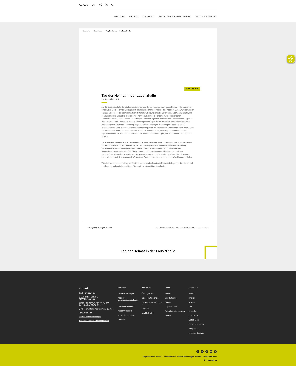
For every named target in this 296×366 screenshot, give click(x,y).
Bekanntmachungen (126, 306)
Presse (214, 357)
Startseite (119, 16)
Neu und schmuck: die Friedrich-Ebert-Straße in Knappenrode (182, 227)
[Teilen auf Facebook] (183, 101)
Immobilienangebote (126, 315)
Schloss (191, 302)
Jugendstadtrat (171, 307)
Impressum (148, 357)
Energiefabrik (193, 329)
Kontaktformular (85, 313)
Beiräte (168, 302)
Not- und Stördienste (150, 298)
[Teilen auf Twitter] (188, 101)
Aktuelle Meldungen (126, 293)
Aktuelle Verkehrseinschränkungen (128, 300)
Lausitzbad (192, 311)
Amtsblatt (122, 320)
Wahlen (168, 315)
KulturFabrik (193, 320)
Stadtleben (148, 16)
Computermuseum (196, 324)
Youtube (211, 352)
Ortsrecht (145, 309)
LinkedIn (207, 352)
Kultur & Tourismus (206, 16)
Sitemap (206, 357)
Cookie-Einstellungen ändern (188, 357)
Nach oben (148, 245)
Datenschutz (168, 357)
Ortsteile (191, 298)
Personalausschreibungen (152, 303)
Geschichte (98, 31)
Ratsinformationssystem (175, 311)
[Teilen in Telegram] (197, 100)
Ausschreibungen (125, 311)
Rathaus (133, 16)
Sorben (191, 293)
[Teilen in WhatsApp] (192, 101)
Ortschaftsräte (170, 298)
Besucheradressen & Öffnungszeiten (94, 321)
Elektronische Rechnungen (90, 317)
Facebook (198, 352)
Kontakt (157, 357)
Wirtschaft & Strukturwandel (175, 16)
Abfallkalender (147, 313)
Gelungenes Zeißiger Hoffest (99, 227)
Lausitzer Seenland (196, 333)
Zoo (190, 307)
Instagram (202, 352)
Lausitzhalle (193, 315)
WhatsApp (215, 352)
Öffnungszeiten (148, 293)
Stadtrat (168, 293)
